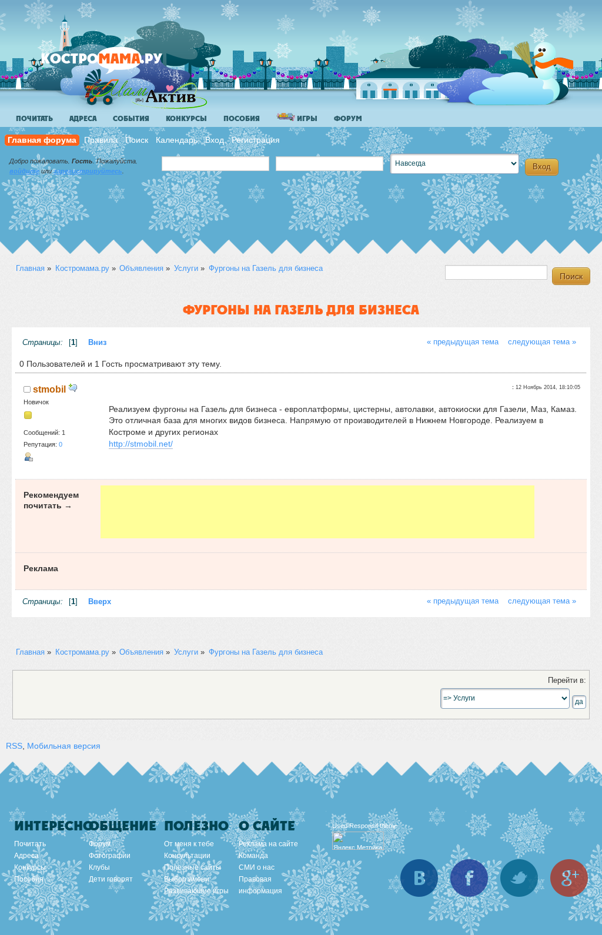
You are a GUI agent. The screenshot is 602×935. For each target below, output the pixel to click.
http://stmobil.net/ (141, 443)
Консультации (187, 856)
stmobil (49, 389)
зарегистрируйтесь (87, 171)
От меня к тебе (189, 844)
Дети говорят (111, 879)
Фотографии (110, 856)
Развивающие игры (196, 891)
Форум (348, 119)
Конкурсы (186, 119)
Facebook (469, 878)
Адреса (82, 119)
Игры (306, 119)
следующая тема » (542, 342)
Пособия (241, 119)
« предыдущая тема (463, 342)
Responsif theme (373, 825)
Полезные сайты (192, 867)
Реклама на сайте (268, 844)
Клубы (99, 867)
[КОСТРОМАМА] (121, 64)
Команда (253, 856)
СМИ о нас (257, 867)
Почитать (34, 119)
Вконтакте (419, 878)
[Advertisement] (318, 511)
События (131, 119)
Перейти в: (567, 680)
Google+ (569, 878)
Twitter (519, 878)
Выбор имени (186, 879)
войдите (24, 171)
